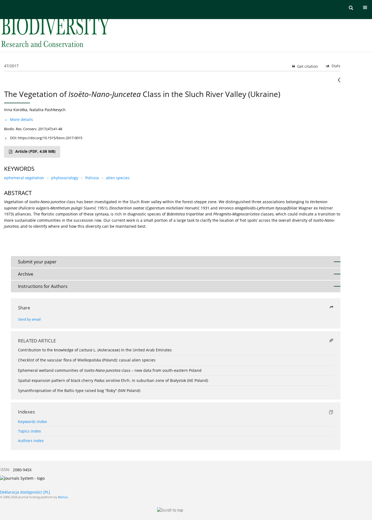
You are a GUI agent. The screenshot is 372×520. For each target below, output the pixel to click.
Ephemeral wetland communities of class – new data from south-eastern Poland (110, 370)
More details (21, 119)
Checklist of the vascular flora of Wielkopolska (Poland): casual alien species (86, 360)
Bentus (63, 497)
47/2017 (11, 65)
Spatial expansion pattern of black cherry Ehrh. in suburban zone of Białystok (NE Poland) (113, 380)
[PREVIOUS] (339, 82)
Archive (25, 274)
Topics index (29, 431)
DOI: (46, 137)
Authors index (31, 440)
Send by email (29, 319)
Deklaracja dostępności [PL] (25, 492)
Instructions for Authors (43, 286)
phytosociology (64, 177)
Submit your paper (37, 262)
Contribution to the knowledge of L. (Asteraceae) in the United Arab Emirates (95, 349)
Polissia (92, 177)
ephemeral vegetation (24, 177)
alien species (118, 177)
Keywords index (32, 421)
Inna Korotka (15, 109)
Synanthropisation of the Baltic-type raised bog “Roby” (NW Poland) (79, 390)
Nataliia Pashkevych (47, 109)
